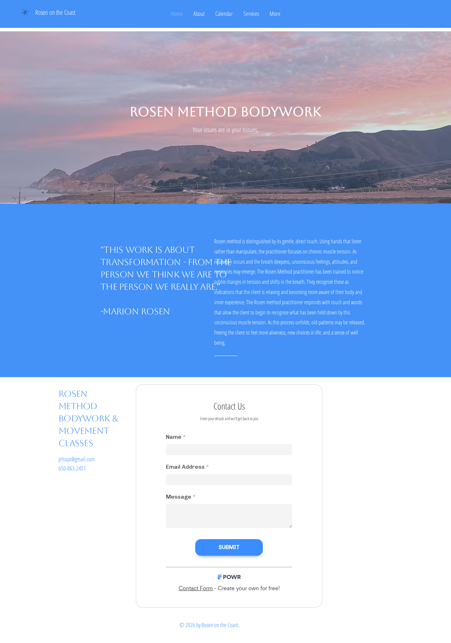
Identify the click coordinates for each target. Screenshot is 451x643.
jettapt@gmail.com (76, 459)
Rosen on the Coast (55, 12)
